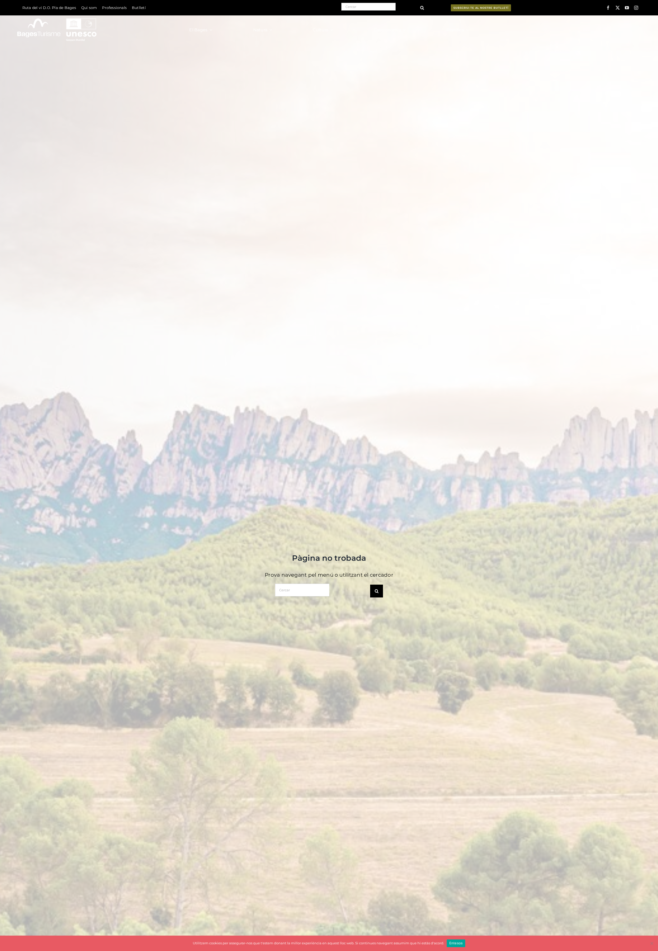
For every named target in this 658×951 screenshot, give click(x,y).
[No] (651, 943)
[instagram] (636, 8)
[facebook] (608, 8)
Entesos (456, 943)
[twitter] (618, 8)
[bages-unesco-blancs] (57, 16)
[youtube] (627, 8)
